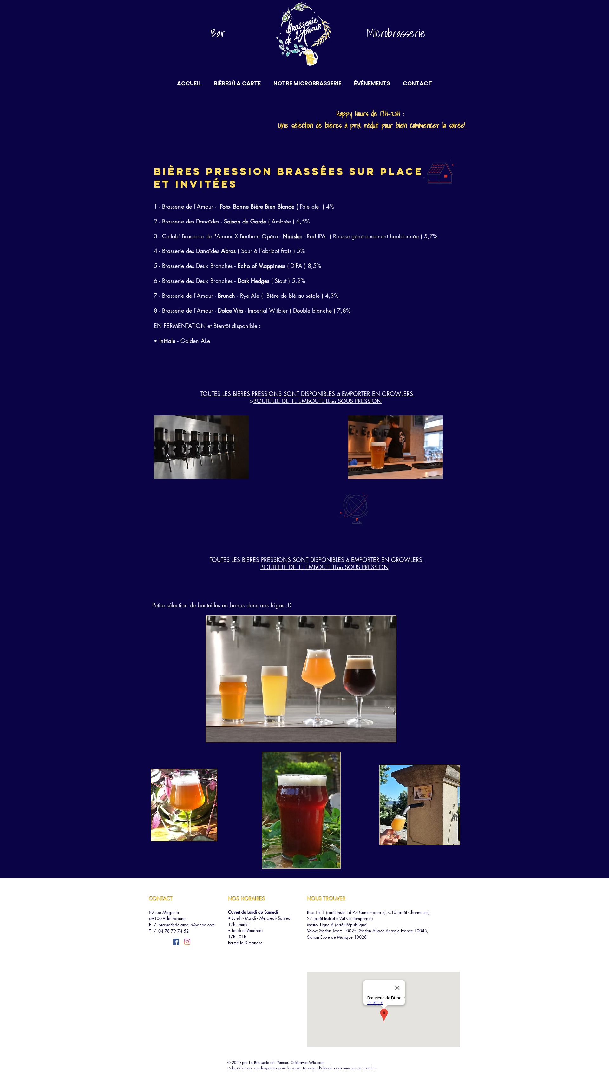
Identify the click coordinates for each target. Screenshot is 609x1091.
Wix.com (316, 1062)
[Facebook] (176, 942)
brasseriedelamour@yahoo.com (187, 925)
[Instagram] (187, 942)
